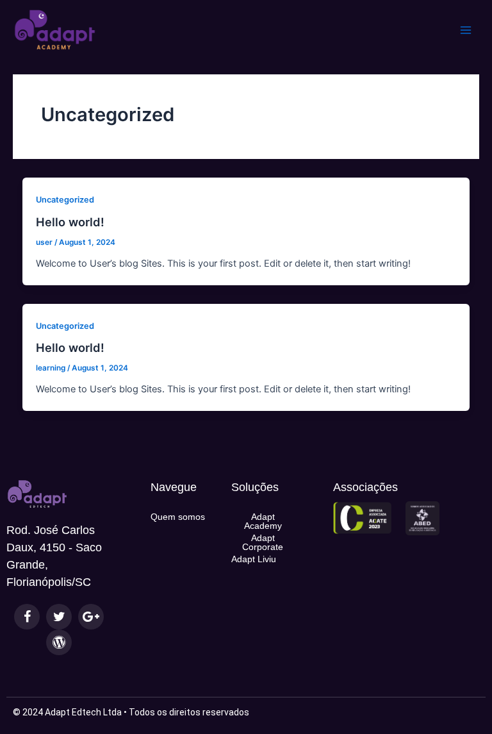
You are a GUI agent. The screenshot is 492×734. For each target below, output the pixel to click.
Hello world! (70, 222)
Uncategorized (65, 199)
